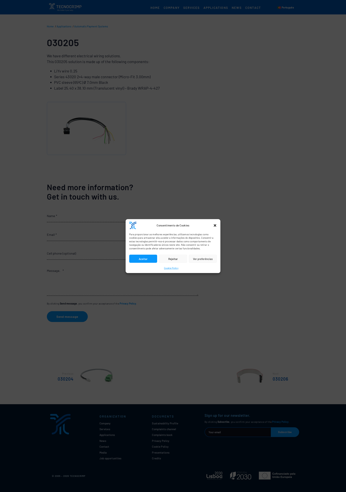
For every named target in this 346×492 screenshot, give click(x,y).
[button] (215, 225)
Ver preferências (203, 258)
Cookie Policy (171, 268)
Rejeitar (173, 258)
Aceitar (143, 258)
